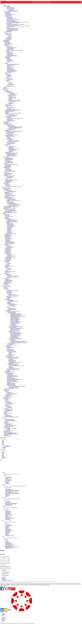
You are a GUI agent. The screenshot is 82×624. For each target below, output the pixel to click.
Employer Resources (8, 247)
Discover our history (6, 523)
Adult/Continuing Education (7, 174)
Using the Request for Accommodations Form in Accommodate (19, 342)
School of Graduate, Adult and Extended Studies (12, 493)
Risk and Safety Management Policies (12, 380)
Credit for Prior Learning (7, 182)
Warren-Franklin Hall (10, 226)
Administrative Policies (10, 374)
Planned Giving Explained (9, 423)
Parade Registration (8, 415)
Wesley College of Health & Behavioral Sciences (12, 492)
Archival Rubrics (11, 147)
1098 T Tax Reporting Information (12, 47)
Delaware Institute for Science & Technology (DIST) (11, 206)
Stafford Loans (11, 83)
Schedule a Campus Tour (8, 33)
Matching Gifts (7, 422)
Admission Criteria (8, 157)
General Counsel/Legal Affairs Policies (12, 378)
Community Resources (12, 331)
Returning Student (9, 54)
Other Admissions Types (8, 477)
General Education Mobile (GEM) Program (13, 28)
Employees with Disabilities (12, 327)
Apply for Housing (8, 218)
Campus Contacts (7, 529)
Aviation (6, 106)
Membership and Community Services (10, 271)
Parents (3, 456)
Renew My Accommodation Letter (15, 321)
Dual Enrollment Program (8, 15)
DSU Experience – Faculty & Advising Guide (13, 368)
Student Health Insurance (10, 49)
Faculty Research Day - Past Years (11, 191)
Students (3, 453)
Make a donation (6, 539)
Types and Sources (8, 80)
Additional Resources (12, 363)
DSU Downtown (6, 408)
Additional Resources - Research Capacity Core (13, 200)
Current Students (7, 57)
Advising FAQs (11, 129)
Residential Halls (7, 222)
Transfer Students (7, 12)
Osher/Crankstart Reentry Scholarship (12, 55)
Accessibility (4, 620)
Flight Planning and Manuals (11, 109)
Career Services (6, 244)
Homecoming (5, 414)
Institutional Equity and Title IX (11, 385)
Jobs (2, 615)
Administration (6, 288)
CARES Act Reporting (12, 305)
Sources (8, 85)
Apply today (5, 475)
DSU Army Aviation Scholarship (11, 18)
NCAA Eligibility (9, 275)
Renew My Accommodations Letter (15, 330)
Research (3, 187)
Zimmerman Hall (9, 232)
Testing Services (6, 183)
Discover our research (7, 500)
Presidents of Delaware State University (12, 290)
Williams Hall (9, 231)
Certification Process (10, 17)
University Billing (9, 77)
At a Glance (5, 287)
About (3, 285)
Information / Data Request (9, 111)
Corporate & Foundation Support (8, 430)
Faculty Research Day (8, 190)
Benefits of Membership (8, 159)
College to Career (13, 324)
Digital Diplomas (7, 42)
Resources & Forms (8, 169)
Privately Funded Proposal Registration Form (11, 433)
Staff (2, 443)
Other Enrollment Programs (11, 69)
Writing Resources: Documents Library (14, 140)
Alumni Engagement (6, 390)
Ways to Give (5, 421)
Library (6, 496)
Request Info (5, 87)
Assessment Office (9, 92)
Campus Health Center (8, 253)
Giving (3, 417)
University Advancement (8, 372)
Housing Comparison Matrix (11, 219)
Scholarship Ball (6, 435)
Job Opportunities (9, 346)
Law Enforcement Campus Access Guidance (13, 311)
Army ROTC (9, 293)
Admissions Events (8, 34)
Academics (3, 89)
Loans (8, 81)
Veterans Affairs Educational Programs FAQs (13, 22)
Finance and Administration (9, 299)
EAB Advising (11, 367)
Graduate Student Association (9, 241)
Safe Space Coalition (8, 511)
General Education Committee (13, 146)
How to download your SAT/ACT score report (11, 11)
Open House (9, 36)
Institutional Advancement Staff (8, 432)
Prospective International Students (10, 171)
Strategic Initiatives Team (8, 410)
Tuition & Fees (7, 45)
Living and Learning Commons (11, 225)
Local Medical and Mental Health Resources (17, 314)
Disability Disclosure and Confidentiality (16, 333)
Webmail (8, 370)
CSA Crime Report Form (10, 403)
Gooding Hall (9, 229)
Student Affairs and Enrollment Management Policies (14, 379)
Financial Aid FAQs (10, 78)
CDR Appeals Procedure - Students (15, 313)
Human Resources (7, 345)
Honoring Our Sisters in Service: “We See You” (13, 19)
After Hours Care (7, 252)
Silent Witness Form (10, 407)
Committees (8, 298)
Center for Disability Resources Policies (12, 376)
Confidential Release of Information (15, 322)
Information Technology (8, 355)
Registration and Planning (12, 360)
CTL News (10, 99)
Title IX (3, 619)
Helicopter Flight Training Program (13, 295)
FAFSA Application (8, 72)
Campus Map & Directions (7, 397)
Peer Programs (9, 255)
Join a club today (6, 509)
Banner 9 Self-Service (10, 356)
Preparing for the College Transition (15, 315)
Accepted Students (8, 6)
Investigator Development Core (9, 197)
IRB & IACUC (7, 194)
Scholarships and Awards (10, 84)
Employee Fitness (9, 269)
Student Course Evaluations (12, 97)
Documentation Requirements (15, 318)
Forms (6, 73)
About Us (6, 399)
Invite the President (9, 292)
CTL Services (11, 96)
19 (3, 560)
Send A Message (9, 291)
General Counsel (7, 310)
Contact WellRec (7, 265)
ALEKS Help (11, 151)
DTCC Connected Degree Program (10, 14)
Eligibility (6, 63)
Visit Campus (6, 568)
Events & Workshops (8, 249)
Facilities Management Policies (11, 383)
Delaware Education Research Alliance (12, 114)
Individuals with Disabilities (9, 181)
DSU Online (5, 163)
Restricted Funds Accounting (11, 309)
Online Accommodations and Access (15, 334)
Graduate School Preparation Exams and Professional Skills (15, 118)
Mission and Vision (9, 46)
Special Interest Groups (8, 240)
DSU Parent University (7, 445)
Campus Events (6, 278)
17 (0, 560)
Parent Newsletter (7, 144)
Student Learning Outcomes (9, 161)
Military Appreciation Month (11, 20)
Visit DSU (5, 32)
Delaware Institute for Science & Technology (11, 503)
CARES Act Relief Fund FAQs (13, 304)
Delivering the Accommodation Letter (16, 319)
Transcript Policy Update (8, 44)
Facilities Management (7, 282)
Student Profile (11, 359)
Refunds (8, 76)
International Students (8, 13)
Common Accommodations (14, 320)
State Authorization (8, 165)
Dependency (9, 67)
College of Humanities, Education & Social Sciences (12, 491)
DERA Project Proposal (12, 115)
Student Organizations (7, 236)
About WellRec (7, 261)
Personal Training (7, 272)
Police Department (6, 398)
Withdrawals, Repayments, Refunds (12, 71)
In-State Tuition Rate (8, 43)
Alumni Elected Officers (10, 393)
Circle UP (6, 217)
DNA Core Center (6, 208)
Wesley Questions (4, 579)
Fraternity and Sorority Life (9, 238)
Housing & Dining (8, 512)
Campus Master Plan (6, 286)
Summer (8, 61)
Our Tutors (8, 137)
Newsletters (7, 112)
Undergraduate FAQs (10, 176)
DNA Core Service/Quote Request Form (10, 210)
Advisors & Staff (7, 130)
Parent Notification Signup (7, 446)
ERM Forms (10, 344)
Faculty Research (6, 189)
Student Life (3, 213)
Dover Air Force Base (8, 23)
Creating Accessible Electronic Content (16, 332)
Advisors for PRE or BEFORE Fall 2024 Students (16, 127)
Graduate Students (6, 41)
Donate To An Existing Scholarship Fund (11, 420)
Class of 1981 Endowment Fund (9, 419)
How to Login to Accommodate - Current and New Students (19, 341)
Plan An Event (7, 279)
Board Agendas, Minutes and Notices (12, 296)
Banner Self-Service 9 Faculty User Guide (13, 369)
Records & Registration (8, 480)
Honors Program (9, 119)
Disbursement (9, 74)
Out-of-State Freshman (10, 53)
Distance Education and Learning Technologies (11, 164)
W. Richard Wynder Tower (10, 224)
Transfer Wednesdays (10, 37)
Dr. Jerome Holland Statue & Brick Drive (11, 428)
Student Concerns (13, 101)
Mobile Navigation (2, 449)
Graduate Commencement (9, 177)
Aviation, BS (9, 108)
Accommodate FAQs (13, 340)
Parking (6, 400)
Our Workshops (9, 138)
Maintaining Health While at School (10, 257)
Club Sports (7, 264)
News (3, 440)
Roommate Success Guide (9, 234)
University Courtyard (10, 227)
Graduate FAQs (9, 178)
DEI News (10, 354)
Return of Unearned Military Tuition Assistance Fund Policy (15, 50)
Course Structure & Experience (11, 132)
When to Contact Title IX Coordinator (14, 387)
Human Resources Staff (10, 349)
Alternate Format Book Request (15, 317)
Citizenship (8, 65)
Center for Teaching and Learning (11, 95)
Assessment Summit (11, 93)
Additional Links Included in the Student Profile (15, 362)
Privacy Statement (4, 618)
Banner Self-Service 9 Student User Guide (13, 357)
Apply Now (7, 482)
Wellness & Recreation (7, 260)
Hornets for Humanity (8, 396)
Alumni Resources (7, 248)
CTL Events (10, 98)
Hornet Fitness (7, 267)
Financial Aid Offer (9, 75)
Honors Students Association (9, 158)
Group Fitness (9, 268)
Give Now (5, 418)
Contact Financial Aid (10, 79)
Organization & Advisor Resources (10, 243)
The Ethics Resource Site (8, 173)
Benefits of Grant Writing (8, 193)
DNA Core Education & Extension (10, 209)
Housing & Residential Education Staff (10, 233)
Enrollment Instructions (12, 294)
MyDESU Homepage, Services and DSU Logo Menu (16, 365)
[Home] (17, 471)
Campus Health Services (7, 251)
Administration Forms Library (9, 388)
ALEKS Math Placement (10, 148)
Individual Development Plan (9, 135)
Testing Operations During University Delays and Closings (13, 186)
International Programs (7, 167)
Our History (5, 412)
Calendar (3, 613)
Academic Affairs (6, 90)
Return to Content (2, 3)
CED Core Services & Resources (11, 203)
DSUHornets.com (7, 273)
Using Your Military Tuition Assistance (12, 30)
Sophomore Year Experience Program (12, 134)
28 (6, 561)
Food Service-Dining (8, 235)
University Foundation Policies (11, 384)
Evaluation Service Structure (11, 199)
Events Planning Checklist (9, 280)
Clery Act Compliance (8, 402)
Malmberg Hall (9, 230)
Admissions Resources (7, 40)
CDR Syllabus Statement (14, 336)
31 (0, 562)
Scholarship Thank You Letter (8, 434)
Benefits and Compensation (11, 347)
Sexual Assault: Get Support (9, 216)
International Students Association (10, 170)
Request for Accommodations (15, 329)
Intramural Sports (7, 270)
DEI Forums (10, 353)
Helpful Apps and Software (14, 323)
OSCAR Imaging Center (7, 207)
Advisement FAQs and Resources (11, 128)
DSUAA (6, 391)
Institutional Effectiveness (8, 91)
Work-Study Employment (10, 86)
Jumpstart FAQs (11, 9)
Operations (5, 389)
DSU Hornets (4, 447)
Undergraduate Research (10, 120)
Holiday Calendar (9, 348)
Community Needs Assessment (11, 205)
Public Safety (9, 382)
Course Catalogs (6, 122)
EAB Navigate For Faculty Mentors (12, 154)
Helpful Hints (9, 59)
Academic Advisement (8, 124)
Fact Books (10, 102)
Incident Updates (7, 215)
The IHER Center (6, 196)
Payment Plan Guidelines (10, 48)
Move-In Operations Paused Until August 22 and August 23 (41, 2)
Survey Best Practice (11, 94)
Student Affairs (7, 371)
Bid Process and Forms (12, 308)
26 (3, 561)
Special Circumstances (10, 60)
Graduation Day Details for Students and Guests (11, 179)
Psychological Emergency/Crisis (11, 256)
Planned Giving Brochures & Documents (11, 425)
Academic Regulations (8, 31)
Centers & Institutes (6, 172)
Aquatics (6, 262)
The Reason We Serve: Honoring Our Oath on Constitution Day (16, 24)
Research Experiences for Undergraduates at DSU (10, 212)
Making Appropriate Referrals (15, 335)
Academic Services (8, 274)
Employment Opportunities (9, 266)
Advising (10, 366)
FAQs (8, 27)
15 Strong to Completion (10, 125)
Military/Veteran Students (8, 16)
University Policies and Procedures (10, 373)
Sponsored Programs (6, 192)
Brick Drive (8, 429)
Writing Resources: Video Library (13, 141)
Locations (10, 35)
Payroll (8, 306)
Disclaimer (3, 617)
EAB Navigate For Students (11, 155)
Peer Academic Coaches (10, 143)
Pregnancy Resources (8, 258)
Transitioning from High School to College (16, 316)
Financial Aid (7, 481)
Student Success (6, 123)
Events (3, 441)
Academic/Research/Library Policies (12, 375)
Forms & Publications (8, 56)
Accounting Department (10, 300)
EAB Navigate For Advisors (11, 153)
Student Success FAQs (8, 152)
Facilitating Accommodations (14, 337)
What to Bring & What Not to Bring (12, 220)
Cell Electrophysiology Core (7, 211)
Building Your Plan (8, 424)
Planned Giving (7, 542)
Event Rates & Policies (8, 281)
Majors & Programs (6, 121)
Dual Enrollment (6, 88)
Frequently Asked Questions (11, 254)
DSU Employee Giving (7, 431)
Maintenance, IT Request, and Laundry (12, 221)
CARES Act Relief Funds (10, 303)
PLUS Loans (10, 82)
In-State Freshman (9, 52)
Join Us (6, 405)
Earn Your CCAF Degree (10, 26)
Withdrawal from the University (13, 10)
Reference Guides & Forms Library (10, 195)
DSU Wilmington (6, 411)
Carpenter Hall (9, 228)
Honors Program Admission (9, 162)
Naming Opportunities (7, 427)
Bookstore (3, 614)
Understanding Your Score (12, 149)
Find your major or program (7, 487)
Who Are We (7, 184)
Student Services (7, 245)
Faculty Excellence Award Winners (10, 110)
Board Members (9, 297)
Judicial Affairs (6, 283)
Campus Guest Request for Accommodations (17, 326)
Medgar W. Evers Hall (10, 223)
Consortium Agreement (10, 66)
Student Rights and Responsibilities (12, 70)
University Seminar (9, 133)
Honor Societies (7, 160)
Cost (6, 62)
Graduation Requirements (8, 180)
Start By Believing (7, 401)
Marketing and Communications (8, 416)
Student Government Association (9, 242)
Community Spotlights (10, 202)
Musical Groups (7, 239)
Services (6, 145)
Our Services (9, 136)
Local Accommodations (8, 39)
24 (0, 561)
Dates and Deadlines (11, 150)
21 (6, 560)
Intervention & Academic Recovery (10, 142)
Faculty (3, 442)
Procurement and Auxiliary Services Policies (13, 381)
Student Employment (6, 284)
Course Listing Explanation (12, 361)
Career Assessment (9, 246)
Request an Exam (7, 185)
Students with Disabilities (12, 312)
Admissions (3, 5)
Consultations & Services (8, 504)
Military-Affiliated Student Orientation (12, 21)
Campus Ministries (8, 237)
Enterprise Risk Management (11, 343)
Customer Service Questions (6, 580)
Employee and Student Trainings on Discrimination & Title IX (17, 386)
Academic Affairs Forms (8, 105)
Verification (8, 58)
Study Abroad (7, 168)
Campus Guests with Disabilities (13, 325)
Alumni (3, 444)
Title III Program (7, 104)
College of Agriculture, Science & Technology (11, 490)
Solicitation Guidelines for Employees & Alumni (12, 546)
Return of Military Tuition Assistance (12, 29)
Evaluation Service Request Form (11, 198)
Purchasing (8, 307)
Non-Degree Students (10, 68)
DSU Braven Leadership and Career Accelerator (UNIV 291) (13, 131)
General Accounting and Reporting (13, 301)
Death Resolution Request (9, 395)
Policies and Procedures (10, 350)
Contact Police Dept (8, 406)
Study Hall (8, 277)
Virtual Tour (3, 439)
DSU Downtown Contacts (9, 409)
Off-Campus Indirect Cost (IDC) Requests (11, 116)
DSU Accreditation (9, 103)
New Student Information (10, 7)
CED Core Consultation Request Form (14, 204)
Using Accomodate (11, 339)
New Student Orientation (10, 8)
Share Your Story (7, 394)
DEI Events (10, 352)
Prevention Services (8, 259)
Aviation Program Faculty (10, 107)
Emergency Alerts (7, 404)
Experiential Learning (10, 117)
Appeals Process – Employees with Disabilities (17, 328)
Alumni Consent (9, 392)
